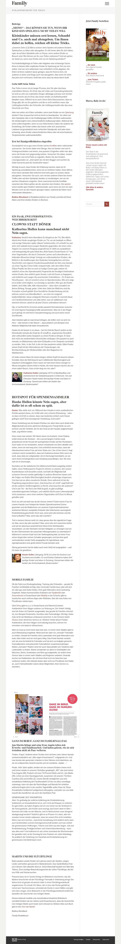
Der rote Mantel (28, 907)
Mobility (44, 596)
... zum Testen (92, 80)
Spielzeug (69, 112)
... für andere (91, 73)
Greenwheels (18, 596)
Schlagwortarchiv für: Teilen (28, 10)
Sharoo (15, 620)
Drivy (19, 606)
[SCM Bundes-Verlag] (19, 941)
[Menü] (106, 3)
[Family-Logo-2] (19, 3)
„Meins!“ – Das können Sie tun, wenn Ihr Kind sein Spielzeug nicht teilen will (39, 29)
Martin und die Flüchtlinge (32, 856)
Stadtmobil (56, 593)
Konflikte (53, 146)
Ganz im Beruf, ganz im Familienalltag (39, 741)
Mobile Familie (22, 579)
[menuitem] (106, 3)
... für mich (90, 65)
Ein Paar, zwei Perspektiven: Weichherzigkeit (32, 218)
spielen (68, 184)
